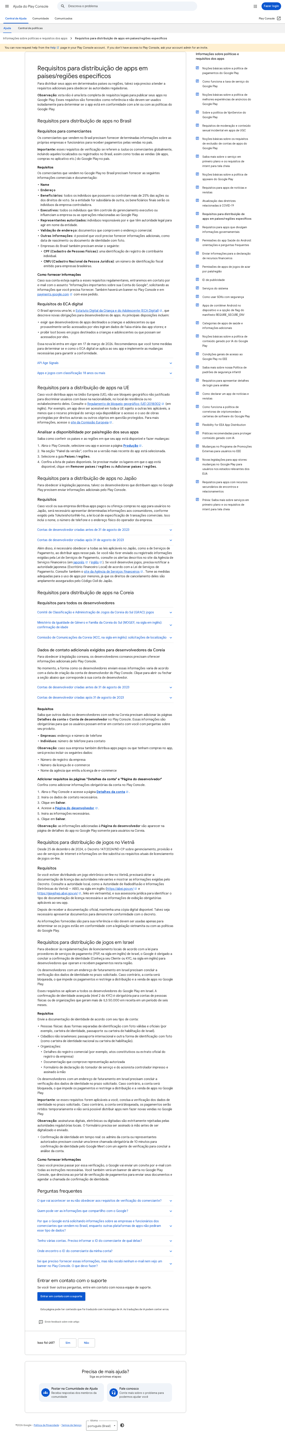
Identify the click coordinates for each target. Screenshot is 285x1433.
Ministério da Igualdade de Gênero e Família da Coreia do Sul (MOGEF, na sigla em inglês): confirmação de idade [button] (99, 625)
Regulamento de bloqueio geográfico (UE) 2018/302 (124, 404)
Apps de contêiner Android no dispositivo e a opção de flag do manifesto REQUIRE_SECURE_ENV (223, 310)
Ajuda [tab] (7, 28)
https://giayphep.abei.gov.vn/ (57, 893)
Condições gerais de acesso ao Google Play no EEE (222, 357)
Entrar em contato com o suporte (61, 1296)
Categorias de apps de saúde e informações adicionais (222, 326)
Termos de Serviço (71, 1425)
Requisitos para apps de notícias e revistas (224, 190)
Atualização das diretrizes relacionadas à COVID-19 (219, 203)
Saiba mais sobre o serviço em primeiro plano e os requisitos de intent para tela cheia (223, 161)
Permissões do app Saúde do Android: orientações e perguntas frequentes (226, 243)
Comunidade (40, 18)
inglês (95, 562)
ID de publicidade (213, 280)
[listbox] (101, 1426)
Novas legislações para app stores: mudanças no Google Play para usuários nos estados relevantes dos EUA (225, 466)
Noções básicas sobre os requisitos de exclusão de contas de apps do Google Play (225, 143)
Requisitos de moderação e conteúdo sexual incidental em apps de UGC (226, 128)
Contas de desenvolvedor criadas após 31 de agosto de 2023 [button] (80, 540)
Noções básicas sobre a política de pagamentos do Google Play (224, 71)
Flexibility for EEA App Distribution (224, 425)
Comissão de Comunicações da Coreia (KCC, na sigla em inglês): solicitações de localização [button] (102, 637)
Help (53, 47)
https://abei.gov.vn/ (120, 889)
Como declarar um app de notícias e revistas (225, 396)
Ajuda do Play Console (30, 6)
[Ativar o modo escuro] (122, 1425)
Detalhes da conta (111, 792)
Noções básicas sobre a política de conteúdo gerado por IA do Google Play (225, 341)
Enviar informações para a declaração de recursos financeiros (226, 256)
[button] (7, 6)
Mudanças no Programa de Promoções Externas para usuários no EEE (227, 449)
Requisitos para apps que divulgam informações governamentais (224, 229)
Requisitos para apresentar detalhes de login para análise (225, 383)
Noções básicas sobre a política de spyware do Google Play (224, 177)
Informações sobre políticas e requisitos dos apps (217, 56)
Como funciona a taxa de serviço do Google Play (225, 84)
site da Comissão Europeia (90, 422)
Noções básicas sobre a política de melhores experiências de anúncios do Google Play (226, 99)
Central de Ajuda (16, 18)
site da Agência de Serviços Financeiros (112, 572)
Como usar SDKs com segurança (223, 297)
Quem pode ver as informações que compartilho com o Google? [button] (82, 1211)
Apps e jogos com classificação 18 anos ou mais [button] (71, 373)
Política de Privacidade (46, 1425)
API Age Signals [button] (48, 363)
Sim (68, 1342)
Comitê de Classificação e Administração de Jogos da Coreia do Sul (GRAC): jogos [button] (95, 612)
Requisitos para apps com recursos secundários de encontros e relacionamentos (224, 486)
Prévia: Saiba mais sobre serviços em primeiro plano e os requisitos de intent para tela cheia (225, 504)
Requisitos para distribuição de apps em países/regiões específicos (226, 216)
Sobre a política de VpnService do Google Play (224, 115)
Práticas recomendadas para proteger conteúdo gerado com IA (226, 436)
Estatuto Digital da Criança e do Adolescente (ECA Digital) (117, 311)
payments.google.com (53, 294)
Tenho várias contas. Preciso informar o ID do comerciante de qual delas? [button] (89, 1241)
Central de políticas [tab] (30, 28)
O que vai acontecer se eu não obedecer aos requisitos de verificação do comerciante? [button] (99, 1201)
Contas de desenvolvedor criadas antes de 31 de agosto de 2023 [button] (83, 530)
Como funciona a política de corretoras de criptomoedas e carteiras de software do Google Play (226, 411)
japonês (79, 562)
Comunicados (63, 18)
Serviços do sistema (215, 288)
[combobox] (132, 6)
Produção (130, 446)
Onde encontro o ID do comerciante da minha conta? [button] (74, 1251)
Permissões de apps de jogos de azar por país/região (226, 269)
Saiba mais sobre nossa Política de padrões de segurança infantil (224, 370)
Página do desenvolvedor (74, 808)
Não (86, 1342)
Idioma (94, 1420)
